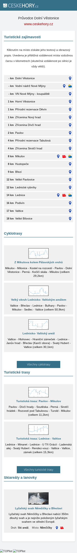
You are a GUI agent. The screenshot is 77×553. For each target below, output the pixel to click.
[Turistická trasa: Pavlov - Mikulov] (38, 392)
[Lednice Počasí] (70, 195)
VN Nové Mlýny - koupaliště (32, 93)
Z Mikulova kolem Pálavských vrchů (38, 262)
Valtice (19, 210)
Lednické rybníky (25, 187)
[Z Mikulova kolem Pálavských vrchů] (38, 253)
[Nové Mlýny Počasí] (70, 86)
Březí (18, 171)
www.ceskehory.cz (38, 24)
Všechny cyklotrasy (38, 364)
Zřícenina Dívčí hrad (28, 124)
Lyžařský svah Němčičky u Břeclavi (38, 508)
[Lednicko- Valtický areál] (38, 324)
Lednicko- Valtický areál (39, 333)
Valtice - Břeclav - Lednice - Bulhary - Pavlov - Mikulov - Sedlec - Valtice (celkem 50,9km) (38, 307)
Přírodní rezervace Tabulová (33, 140)
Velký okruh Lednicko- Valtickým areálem (38, 299)
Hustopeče (22, 163)
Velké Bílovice (23, 218)
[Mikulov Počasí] (70, 156)
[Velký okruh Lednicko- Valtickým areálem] (38, 291)
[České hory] (20, 5)
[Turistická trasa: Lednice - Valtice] (38, 430)
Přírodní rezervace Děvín (31, 109)
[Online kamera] (64, 156)
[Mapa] (70, 78)
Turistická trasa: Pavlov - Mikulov (38, 401)
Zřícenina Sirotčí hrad (28, 148)
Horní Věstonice (25, 101)
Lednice (20, 195)
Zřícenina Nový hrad (28, 117)
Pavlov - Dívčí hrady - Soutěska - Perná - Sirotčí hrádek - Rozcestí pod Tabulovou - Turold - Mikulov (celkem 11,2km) (38, 410)
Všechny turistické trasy (38, 469)
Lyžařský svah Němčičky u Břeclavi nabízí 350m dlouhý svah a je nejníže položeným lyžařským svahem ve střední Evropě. (39, 517)
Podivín (19, 202)
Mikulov (20, 156)
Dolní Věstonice (25, 78)
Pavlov (19, 132)
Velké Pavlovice (25, 179)
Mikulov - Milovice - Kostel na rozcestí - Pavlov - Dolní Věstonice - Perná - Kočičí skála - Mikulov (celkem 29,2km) (38, 272)
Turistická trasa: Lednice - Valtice (38, 438)
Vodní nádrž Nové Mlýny (30, 85)
